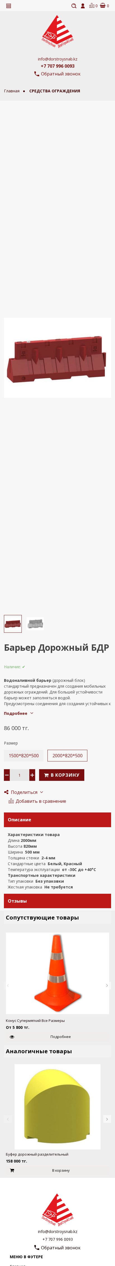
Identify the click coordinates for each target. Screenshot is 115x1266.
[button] (8, 985)
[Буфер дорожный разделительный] (57, 1107)
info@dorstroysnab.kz (57, 59)
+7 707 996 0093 (58, 66)
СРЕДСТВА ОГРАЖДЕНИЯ (54, 90)
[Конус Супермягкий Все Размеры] (57, 973)
